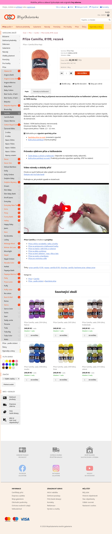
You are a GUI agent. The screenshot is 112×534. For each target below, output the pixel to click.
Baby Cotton (8, 90)
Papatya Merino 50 (11, 274)
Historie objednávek (90, 496)
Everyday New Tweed (12, 205)
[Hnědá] (3, 367)
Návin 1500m (10, 151)
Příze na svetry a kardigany (38, 256)
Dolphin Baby (9, 178)
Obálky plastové (8, 56)
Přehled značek (9, 384)
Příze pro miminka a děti (37, 258)
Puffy (6, 286)
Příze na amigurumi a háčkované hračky (43, 246)
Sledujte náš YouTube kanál (34, 174)
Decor (6, 159)
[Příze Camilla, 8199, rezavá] (40, 81)
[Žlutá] (6, 361)
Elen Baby (7, 190)
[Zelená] (13, 364)
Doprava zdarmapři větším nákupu (56, 456)
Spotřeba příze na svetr (37, 137)
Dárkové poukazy (12, 398)
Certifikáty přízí (17, 492)
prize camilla (33, 267)
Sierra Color (8, 309)
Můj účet (85, 492)
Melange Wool (9, 243)
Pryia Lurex (8, 282)
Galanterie (37, 27)
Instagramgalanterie (56, 475)
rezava (46, 267)
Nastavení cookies (89, 505)
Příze (77, 27)
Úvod (24, 33)
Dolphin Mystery (10, 182)
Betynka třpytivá (10, 105)
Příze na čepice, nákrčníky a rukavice (42, 248)
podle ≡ (7, 27)
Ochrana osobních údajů (21, 505)
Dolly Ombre (9, 174)
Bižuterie (5, 36)
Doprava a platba (18, 496)
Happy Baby (8, 224)
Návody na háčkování (41, 91)
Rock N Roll (8, 297)
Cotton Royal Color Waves (12, 125)
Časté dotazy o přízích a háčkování (41, 156)
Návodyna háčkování (89, 475)
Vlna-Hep (70, 51)
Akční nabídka (52, 492)
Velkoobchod (17, 509)
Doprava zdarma (12, 405)
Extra (6, 209)
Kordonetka (8, 236)
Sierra (6, 305)
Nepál (6, 255)
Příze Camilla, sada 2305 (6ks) (64, 322)
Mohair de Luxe (10, 247)
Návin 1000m (10, 148)
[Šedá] (16, 364)
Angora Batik (9, 75)
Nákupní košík (82, 7)
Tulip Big (7, 332)
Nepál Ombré (9, 259)
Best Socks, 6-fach (11, 98)
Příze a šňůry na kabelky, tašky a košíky (43, 244)
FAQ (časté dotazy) (54, 499)
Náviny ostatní (10, 155)
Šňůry (84, 27)
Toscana (7, 324)
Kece (6, 232)
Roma (6, 301)
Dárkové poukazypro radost (22, 456)
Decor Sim (8, 163)
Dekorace (6, 44)
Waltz (6, 339)
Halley (6, 220)
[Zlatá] (10, 367)
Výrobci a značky (53, 509)
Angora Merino (9, 82)
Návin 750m (10, 144)
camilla (70, 267)
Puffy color (8, 289)
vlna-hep (64, 267)
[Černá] (6, 367)
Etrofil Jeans (8, 197)
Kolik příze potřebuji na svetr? (39, 158)
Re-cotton (7, 293)
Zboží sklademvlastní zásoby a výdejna (89, 456)
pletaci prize (90, 267)
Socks (6, 312)
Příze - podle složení (10, 343)
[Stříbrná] (13, 367)
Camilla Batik (9, 117)
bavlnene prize (79, 267)
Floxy (6, 213)
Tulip (6, 328)
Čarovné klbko (9, 128)
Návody (47, 27)
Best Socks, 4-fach (11, 94)
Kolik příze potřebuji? (36, 140)
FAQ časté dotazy (14, 412)
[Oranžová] (10, 361)
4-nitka (7, 136)
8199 (41, 267)
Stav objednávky (88, 499)
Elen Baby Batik (10, 194)
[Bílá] (3, 361)
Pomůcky (56, 27)
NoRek (6, 266)
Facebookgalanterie (22, 475)
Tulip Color (8, 335)
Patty (6, 278)
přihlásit (19, 7)
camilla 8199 (55, 267)
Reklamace (51, 505)
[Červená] (13, 361)
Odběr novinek (88, 502)
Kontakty (105, 7)
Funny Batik (8, 217)
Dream (6, 186)
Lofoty (6, 240)
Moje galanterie (18, 499)
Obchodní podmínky (19, 502)
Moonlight (8, 251)
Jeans (6, 228)
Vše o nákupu (61, 7)
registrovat (31, 7)
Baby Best (8, 86)
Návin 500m (10, 140)
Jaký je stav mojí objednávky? (14, 420)
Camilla (7, 113)
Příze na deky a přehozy (37, 251)
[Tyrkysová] (10, 364)
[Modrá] (6, 364)
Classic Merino (9, 121)
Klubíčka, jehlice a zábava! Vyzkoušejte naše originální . (56, 2)
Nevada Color (9, 263)
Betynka (7, 102)
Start (6, 316)
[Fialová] (3, 364)
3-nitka (7, 132)
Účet (71, 7)
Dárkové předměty (23, 27)
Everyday (7, 201)
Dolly (6, 171)
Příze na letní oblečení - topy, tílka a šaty (43, 253)
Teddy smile (8, 320)
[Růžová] (16, 361)
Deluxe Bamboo (10, 167)
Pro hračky (68, 27)
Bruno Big (8, 109)
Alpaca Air (8, 71)
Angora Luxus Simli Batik (12, 79)
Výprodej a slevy (96, 27)
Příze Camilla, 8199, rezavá (49, 33)
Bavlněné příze (50, 281)
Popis (27, 91)
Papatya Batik (9, 270)
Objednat (94, 7)
